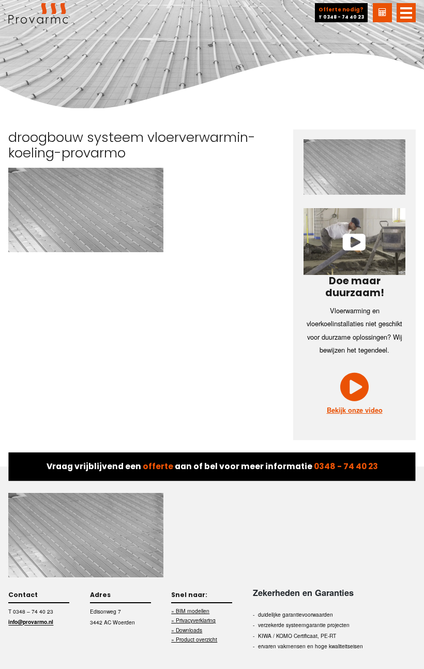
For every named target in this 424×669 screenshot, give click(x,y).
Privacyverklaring (196, 620)
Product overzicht (196, 639)
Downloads (189, 630)
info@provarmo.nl (30, 622)
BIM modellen (192, 611)
